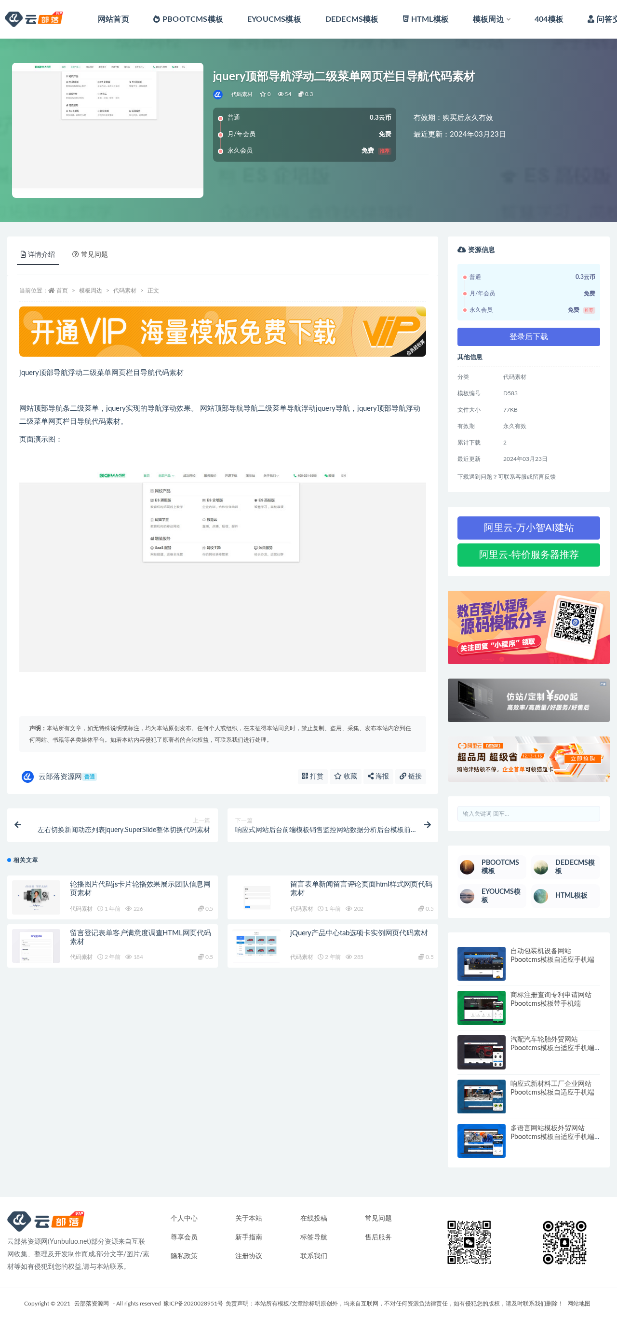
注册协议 (248, 1256)
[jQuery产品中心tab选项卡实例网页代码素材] (256, 946)
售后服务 (378, 1237)
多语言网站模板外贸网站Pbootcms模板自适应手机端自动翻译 (552, 1137)
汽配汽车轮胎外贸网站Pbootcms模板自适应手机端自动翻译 (552, 1048)
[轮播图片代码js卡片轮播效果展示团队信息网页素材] (36, 897)
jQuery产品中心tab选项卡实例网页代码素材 (359, 933)
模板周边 (488, 19)
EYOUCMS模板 (274, 19)
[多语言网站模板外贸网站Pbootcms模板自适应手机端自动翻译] (481, 1141)
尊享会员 (184, 1237)
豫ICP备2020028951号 (193, 1303)
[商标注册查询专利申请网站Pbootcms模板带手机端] (481, 1008)
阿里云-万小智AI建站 (529, 528)
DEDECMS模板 (352, 19)
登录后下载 (529, 337)
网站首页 (113, 19)
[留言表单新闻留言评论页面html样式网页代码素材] (256, 897)
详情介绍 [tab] (41, 254)
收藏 (349, 776)
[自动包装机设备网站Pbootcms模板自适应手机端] (481, 964)
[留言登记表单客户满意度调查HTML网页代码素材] (36, 946)
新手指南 (248, 1237)
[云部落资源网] (218, 94)
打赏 (315, 776)
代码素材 (242, 94)
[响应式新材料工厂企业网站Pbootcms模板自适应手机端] (481, 1097)
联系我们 (313, 1256)
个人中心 (184, 1218)
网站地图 (578, 1303)
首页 (62, 290)
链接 (414, 776)
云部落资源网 (67, 776)
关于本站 (248, 1218)
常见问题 (378, 1218)
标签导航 (313, 1237)
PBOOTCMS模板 (192, 19)
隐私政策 (184, 1256)
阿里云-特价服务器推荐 (529, 555)
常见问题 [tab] (94, 254)
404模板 (549, 19)
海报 (381, 776)
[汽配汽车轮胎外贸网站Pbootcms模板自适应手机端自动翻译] (481, 1052)
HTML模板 (430, 19)
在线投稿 (313, 1218)
